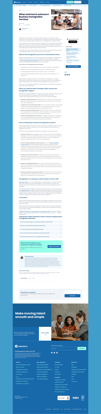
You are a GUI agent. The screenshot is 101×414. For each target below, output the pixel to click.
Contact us (57, 372)
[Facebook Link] (51, 352)
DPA (61, 409)
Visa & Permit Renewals (42, 372)
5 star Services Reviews (42, 379)
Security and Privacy (67, 409)
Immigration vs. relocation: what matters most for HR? (72, 60)
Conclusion (69, 62)
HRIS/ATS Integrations (42, 376)
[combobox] (84, 2)
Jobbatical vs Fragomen (60, 387)
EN (85, 2)
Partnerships (58, 374)
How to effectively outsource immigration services (71, 57)
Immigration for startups (22, 381)
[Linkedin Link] (57, 352)
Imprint (85, 409)
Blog (20, 10)
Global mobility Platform (42, 367)
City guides (74, 367)
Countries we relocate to (22, 372)
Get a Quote (70, 2)
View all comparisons (60, 391)
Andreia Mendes (25, 28)
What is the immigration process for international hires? (72, 49)
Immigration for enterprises (22, 383)
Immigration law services (22, 369)
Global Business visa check (77, 372)
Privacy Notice (48, 409)
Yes (29, 278)
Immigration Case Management (44, 369)
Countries (73, 374)
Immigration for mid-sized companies (25, 378)
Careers (56, 369)
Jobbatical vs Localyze (60, 379)
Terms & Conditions (55, 409)
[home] (17, 2)
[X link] (54, 352)
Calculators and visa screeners (78, 369)
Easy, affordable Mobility (42, 364)
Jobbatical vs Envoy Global (61, 384)
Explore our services (54, 246)
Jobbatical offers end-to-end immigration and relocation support (35, 211)
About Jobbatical (59, 364)
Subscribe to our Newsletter (57, 345)
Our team (57, 367)
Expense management (42, 374)
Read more (24, 29)
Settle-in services (20, 367)
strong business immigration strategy (29, 60)
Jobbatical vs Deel (59, 382)
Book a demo (19, 374)
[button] (25, 2)
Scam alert (74, 381)
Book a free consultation (73, 66)
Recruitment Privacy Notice (77, 409)
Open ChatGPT (73, 41)
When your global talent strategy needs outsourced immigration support (72, 53)
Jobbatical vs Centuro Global (62, 389)
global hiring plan (25, 190)
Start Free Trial (78, 2)
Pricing (47, 2)
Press (72, 376)
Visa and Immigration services (23, 364)
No (33, 278)
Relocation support (23, 182)
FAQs (72, 379)
